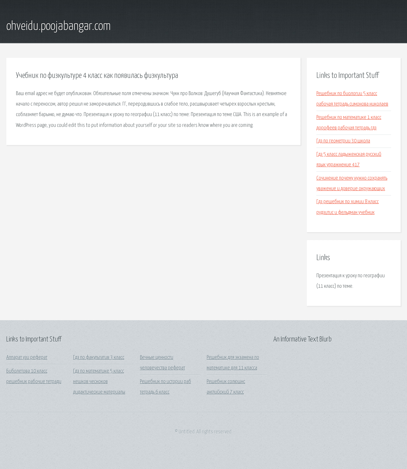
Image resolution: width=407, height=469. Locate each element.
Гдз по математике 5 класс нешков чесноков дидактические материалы (99, 382)
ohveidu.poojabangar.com (58, 26)
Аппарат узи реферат (26, 357)
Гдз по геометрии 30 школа (343, 141)
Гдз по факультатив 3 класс (98, 357)
